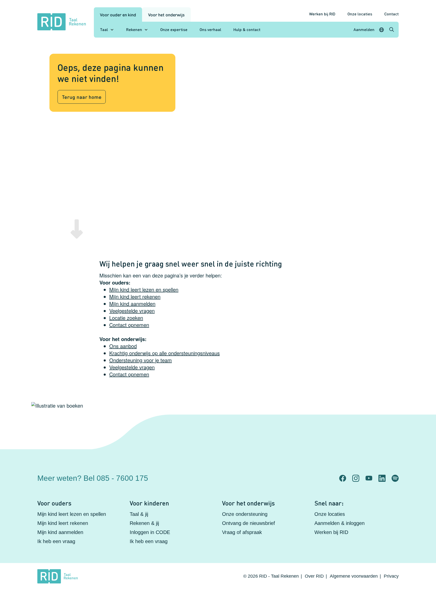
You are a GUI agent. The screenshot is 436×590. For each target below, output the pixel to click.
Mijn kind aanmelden (132, 303)
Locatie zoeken (126, 317)
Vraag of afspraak (242, 532)
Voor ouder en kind (118, 14)
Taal (104, 29)
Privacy (391, 576)
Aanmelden (363, 29)
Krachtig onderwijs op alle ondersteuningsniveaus (164, 353)
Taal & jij (139, 514)
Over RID (314, 576)
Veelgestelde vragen (132, 310)
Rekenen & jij (144, 523)
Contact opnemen (129, 324)
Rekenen (134, 29)
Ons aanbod (123, 346)
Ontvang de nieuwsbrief (248, 523)
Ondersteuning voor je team (140, 360)
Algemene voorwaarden (354, 576)
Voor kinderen (149, 503)
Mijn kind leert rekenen (134, 296)
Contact (391, 13)
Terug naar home (81, 97)
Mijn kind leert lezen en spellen (143, 289)
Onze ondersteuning (244, 514)
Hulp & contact (246, 29)
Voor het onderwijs (166, 14)
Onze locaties (359, 13)
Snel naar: (329, 503)
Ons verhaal (210, 29)
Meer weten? (92, 478)
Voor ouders (54, 503)
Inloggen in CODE (150, 532)
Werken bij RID (322, 13)
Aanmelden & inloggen (339, 523)
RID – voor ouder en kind (302, 473)
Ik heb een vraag (56, 541)
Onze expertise (173, 29)
